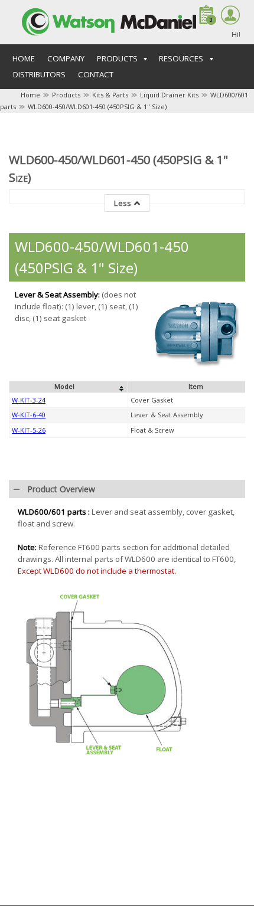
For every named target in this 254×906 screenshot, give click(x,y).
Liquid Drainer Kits (169, 94)
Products (66, 94)
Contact (95, 74)
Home (23, 58)
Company (65, 58)
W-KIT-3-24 (28, 399)
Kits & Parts (110, 94)
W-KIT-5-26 (28, 430)
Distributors (39, 74)
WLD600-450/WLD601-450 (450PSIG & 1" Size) (97, 106)
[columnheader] (68, 387)
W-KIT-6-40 (28, 414)
